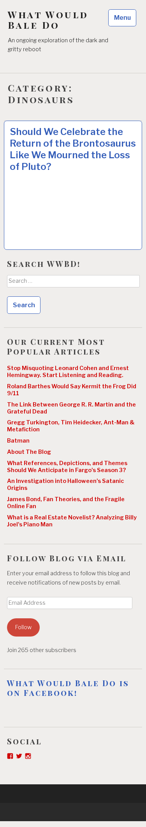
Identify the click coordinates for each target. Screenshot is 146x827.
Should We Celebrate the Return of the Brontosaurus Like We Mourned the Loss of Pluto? (73, 149)
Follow (23, 627)
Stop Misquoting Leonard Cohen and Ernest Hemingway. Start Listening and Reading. (68, 372)
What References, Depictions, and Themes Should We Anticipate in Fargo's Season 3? (67, 467)
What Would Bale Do (48, 19)
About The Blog (29, 451)
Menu (122, 17)
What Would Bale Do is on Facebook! (68, 688)
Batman (18, 440)
